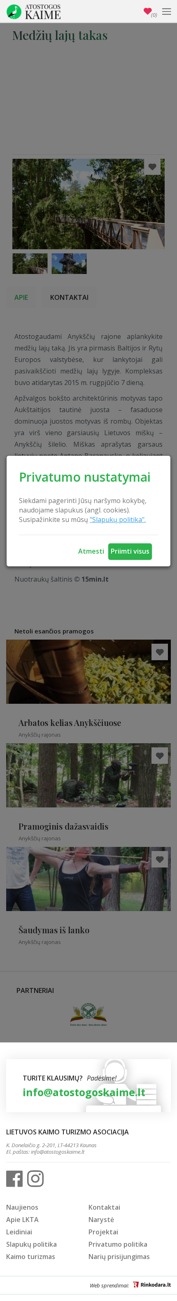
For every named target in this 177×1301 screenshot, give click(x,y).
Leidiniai (19, 1231)
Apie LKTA (22, 1219)
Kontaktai (104, 1207)
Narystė (101, 1219)
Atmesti (91, 551)
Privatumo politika (117, 1244)
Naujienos (22, 1207)
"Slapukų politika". (118, 519)
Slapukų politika (31, 1244)
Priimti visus (130, 551)
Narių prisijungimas (119, 1256)
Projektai (103, 1231)
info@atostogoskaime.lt (84, 1092)
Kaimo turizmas (30, 1256)
